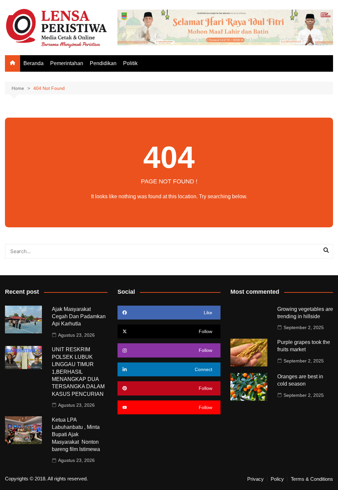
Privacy (255, 479)
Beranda (33, 63)
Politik (130, 63)
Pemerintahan (66, 63)
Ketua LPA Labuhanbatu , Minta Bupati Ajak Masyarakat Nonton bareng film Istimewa (76, 434)
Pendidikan (103, 63)
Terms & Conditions (312, 479)
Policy (277, 479)
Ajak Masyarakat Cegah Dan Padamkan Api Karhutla (79, 316)
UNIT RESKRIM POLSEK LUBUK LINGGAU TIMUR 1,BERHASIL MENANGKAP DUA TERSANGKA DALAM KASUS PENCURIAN (78, 371)
